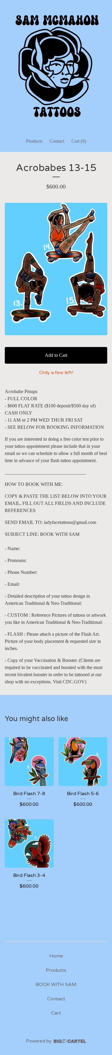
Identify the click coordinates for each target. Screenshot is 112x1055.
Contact (57, 141)
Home (56, 956)
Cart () (78, 141)
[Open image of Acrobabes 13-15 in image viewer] (56, 269)
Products (34, 141)
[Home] (56, 66)
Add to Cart (56, 355)
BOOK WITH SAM (56, 985)
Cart (56, 1013)
